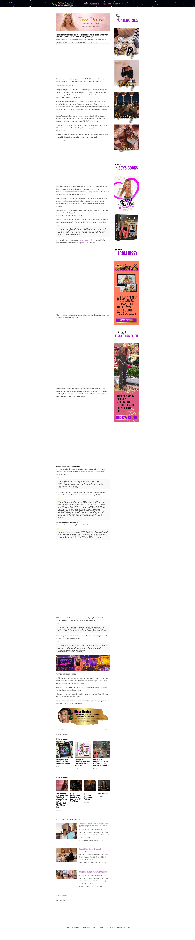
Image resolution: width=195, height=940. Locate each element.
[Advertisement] (126, 488)
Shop (109, 4)
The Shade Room (62, 85)
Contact (115, 4)
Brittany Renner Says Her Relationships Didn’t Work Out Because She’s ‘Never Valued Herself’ (93, 872)
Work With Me (94, 4)
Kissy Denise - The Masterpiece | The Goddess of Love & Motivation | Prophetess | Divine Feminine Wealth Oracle (94, 832)
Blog (104, 4)
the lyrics (89, 222)
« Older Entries (61, 895)
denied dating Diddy (86, 240)
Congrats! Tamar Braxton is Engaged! (90, 849)
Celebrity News (93, 42)
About (86, 4)
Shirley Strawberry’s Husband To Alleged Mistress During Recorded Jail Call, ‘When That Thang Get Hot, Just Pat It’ (93, 825)
